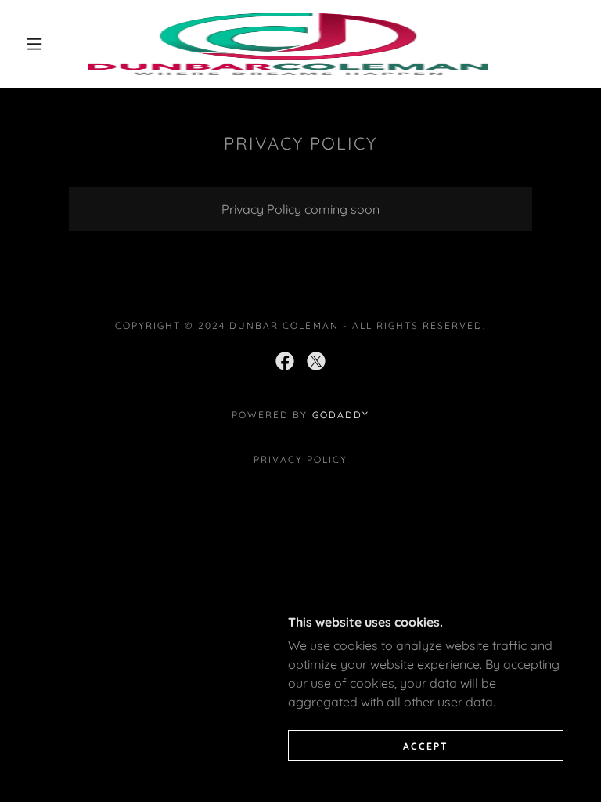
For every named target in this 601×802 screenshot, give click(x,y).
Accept (425, 746)
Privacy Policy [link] (300, 459)
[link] (288, 44)
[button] (34, 44)
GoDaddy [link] (340, 415)
